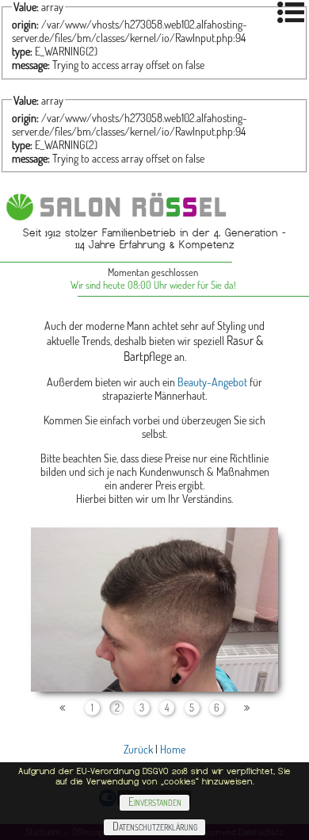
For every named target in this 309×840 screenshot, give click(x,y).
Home (172, 749)
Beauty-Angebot (212, 382)
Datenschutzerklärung (155, 826)
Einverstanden (154, 801)
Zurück (138, 749)
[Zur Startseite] (20, 207)
